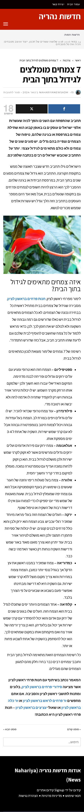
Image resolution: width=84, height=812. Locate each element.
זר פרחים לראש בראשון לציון (45, 700)
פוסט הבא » (9, 729)
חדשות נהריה (60, 16)
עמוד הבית (73, 4)
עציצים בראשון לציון (31, 707)
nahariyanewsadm (53, 92)
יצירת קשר (58, 4)
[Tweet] (32, 109)
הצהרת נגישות (28, 796)
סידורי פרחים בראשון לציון (42, 687)
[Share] (64, 109)
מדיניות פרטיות (52, 796)
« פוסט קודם (74, 729)
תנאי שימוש (73, 796)
